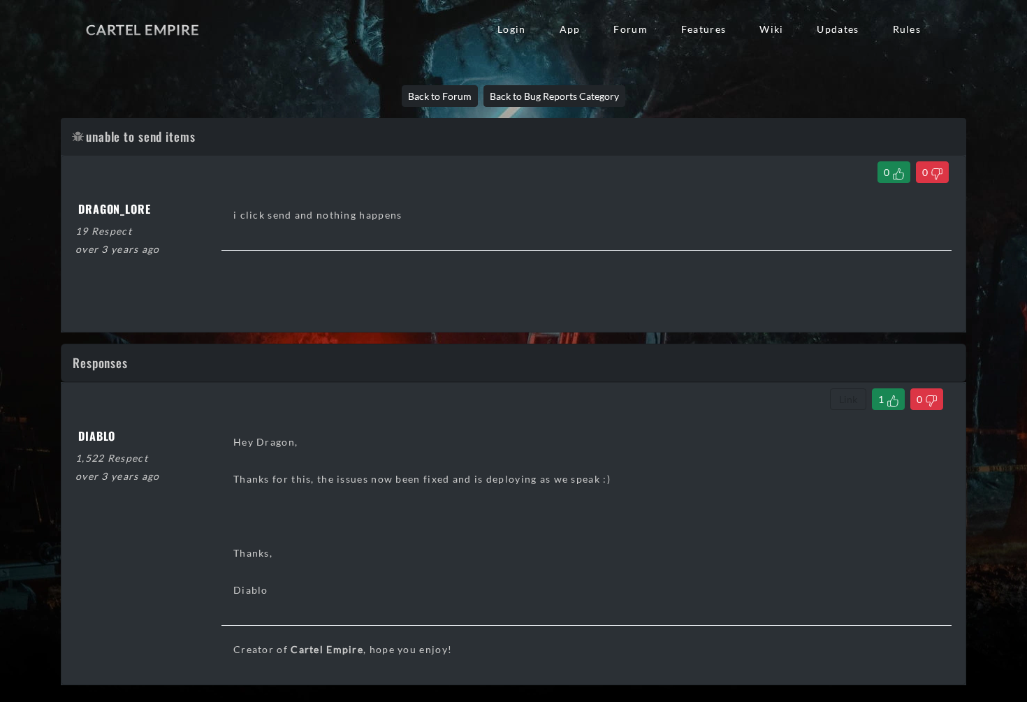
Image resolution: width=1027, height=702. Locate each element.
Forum (630, 29)
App (570, 29)
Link (848, 399)
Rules (907, 29)
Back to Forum (440, 96)
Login (511, 29)
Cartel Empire (142, 29)
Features (703, 29)
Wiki (771, 29)
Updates (838, 29)
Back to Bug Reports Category (554, 96)
